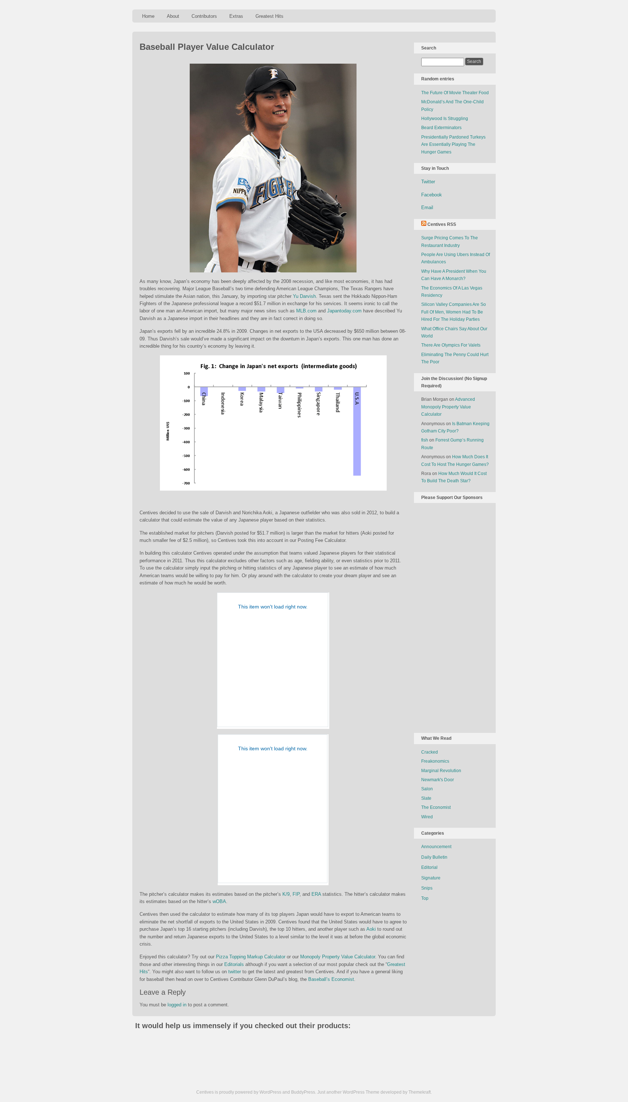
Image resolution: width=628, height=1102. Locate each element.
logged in (177, 1004)
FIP (296, 894)
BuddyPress (303, 1092)
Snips (426, 888)
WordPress (270, 1092)
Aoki (371, 929)
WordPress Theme (361, 1092)
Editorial (429, 867)
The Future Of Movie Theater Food (455, 92)
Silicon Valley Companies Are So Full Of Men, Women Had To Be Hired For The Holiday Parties (453, 312)
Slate (426, 798)
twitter (234, 971)
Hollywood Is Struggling (444, 118)
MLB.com (306, 311)
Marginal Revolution (441, 770)
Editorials (234, 964)
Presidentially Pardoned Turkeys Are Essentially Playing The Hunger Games (453, 145)
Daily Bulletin (434, 857)
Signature (430, 878)
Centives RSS (441, 224)
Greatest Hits (269, 16)
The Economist (436, 807)
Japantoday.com (344, 311)
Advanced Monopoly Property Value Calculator (448, 407)
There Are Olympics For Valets (450, 345)
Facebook (431, 194)
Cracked (429, 752)
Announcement (436, 846)
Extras (236, 16)
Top (424, 898)
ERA (316, 894)
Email (427, 207)
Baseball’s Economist (331, 979)
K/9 (286, 894)
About (173, 16)
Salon (427, 788)
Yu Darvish (304, 296)
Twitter (428, 181)
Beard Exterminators (441, 127)
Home (148, 16)
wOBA (219, 901)
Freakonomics (435, 761)
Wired (427, 816)
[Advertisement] (450, 616)
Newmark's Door (437, 779)
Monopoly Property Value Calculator (337, 956)
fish (424, 440)
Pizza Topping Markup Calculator (250, 956)
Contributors (204, 16)
